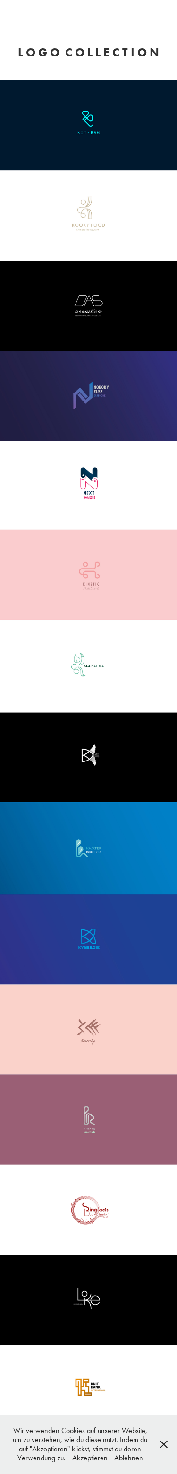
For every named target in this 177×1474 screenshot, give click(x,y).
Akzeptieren (90, 1457)
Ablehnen (128, 1457)
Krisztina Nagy (88, 16)
